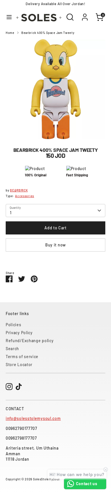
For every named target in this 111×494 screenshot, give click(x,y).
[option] (55, 89)
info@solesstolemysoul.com (33, 418)
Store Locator (19, 364)
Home (10, 32)
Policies (13, 324)
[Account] (85, 14)
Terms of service (22, 356)
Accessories (24, 196)
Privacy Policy (19, 332)
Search (12, 348)
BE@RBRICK (19, 190)
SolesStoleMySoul (46, 479)
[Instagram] (9, 386)
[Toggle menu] (7, 17)
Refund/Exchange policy (30, 340)
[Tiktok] (18, 386)
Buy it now (55, 244)
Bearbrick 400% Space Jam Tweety (48, 32)
